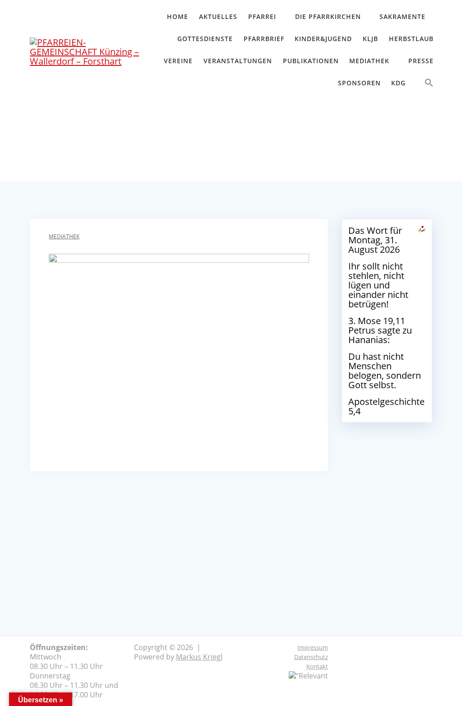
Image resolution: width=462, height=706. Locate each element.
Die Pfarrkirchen (328, 16)
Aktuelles (218, 16)
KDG (398, 83)
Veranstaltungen (237, 60)
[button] (429, 84)
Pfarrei (262, 16)
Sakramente (402, 16)
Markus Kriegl (199, 657)
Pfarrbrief (264, 38)
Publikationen (311, 60)
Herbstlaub (411, 38)
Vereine (178, 60)
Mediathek (369, 60)
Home (177, 16)
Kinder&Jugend (323, 38)
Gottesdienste (205, 38)
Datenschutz (311, 657)
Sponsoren (359, 83)
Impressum (312, 647)
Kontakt (317, 666)
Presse (421, 60)
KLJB (370, 38)
